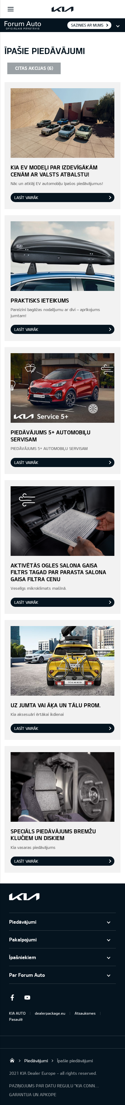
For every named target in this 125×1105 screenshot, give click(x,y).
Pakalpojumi (23, 939)
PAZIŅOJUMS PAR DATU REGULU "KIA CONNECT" (54, 1085)
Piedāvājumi (22, 922)
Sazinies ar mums (87, 25)
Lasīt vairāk (26, 197)
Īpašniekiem (22, 957)
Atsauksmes (85, 1013)
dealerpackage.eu (50, 1013)
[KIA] (62, 9)
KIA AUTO (17, 1013)
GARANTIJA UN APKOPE (32, 1094)
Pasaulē (16, 1019)
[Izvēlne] (11, 9)
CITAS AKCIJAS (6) (34, 68)
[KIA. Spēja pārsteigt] (24, 896)
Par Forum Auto (27, 975)
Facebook (12, 998)
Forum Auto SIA (12, 1060)
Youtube (27, 998)
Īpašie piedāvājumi (75, 1060)
